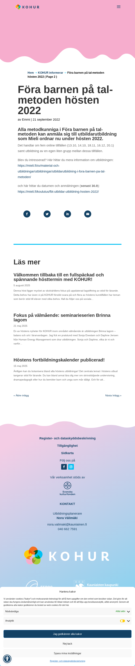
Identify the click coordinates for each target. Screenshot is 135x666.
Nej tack (67, 643)
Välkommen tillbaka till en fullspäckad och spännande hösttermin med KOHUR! (59, 277)
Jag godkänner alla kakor (67, 633)
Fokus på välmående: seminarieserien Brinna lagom (62, 317)
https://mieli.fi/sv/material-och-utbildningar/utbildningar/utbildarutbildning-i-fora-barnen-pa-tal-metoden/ (61, 171)
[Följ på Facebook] (64, 467)
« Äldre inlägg (21, 395)
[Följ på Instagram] (71, 467)
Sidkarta (67, 453)
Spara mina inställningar (67, 653)
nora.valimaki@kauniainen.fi (67, 524)
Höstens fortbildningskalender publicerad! (59, 360)
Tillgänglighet (67, 445)
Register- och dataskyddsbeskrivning (67, 661)
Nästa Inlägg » (113, 395)
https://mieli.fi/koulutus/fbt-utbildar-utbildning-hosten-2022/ (58, 191)
